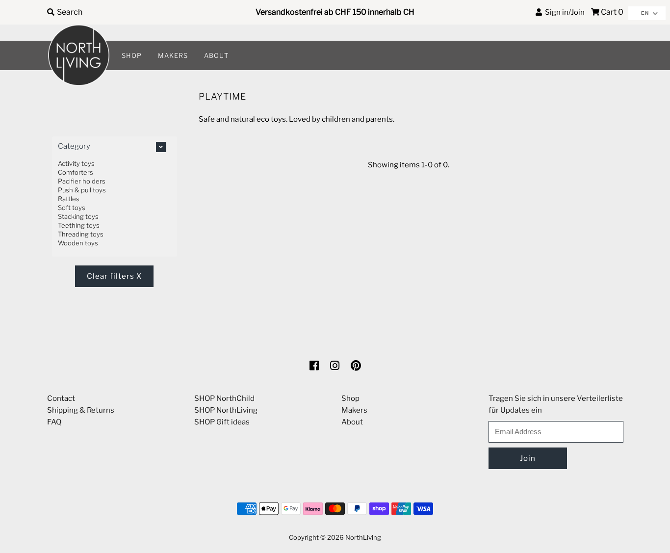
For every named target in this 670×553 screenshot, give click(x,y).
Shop (350, 398)
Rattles (68, 199)
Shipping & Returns (80, 410)
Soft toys (71, 207)
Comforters (75, 172)
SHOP (132, 55)
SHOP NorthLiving (226, 410)
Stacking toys (78, 216)
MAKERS (173, 55)
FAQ (54, 422)
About (352, 422)
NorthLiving (363, 537)
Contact (61, 398)
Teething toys (79, 225)
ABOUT (216, 55)
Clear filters (114, 276)
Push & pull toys (82, 190)
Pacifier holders (81, 181)
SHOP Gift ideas (222, 422)
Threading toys (80, 234)
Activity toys (76, 163)
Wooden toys (78, 243)
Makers (354, 410)
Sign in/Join (563, 12)
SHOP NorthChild (224, 398)
